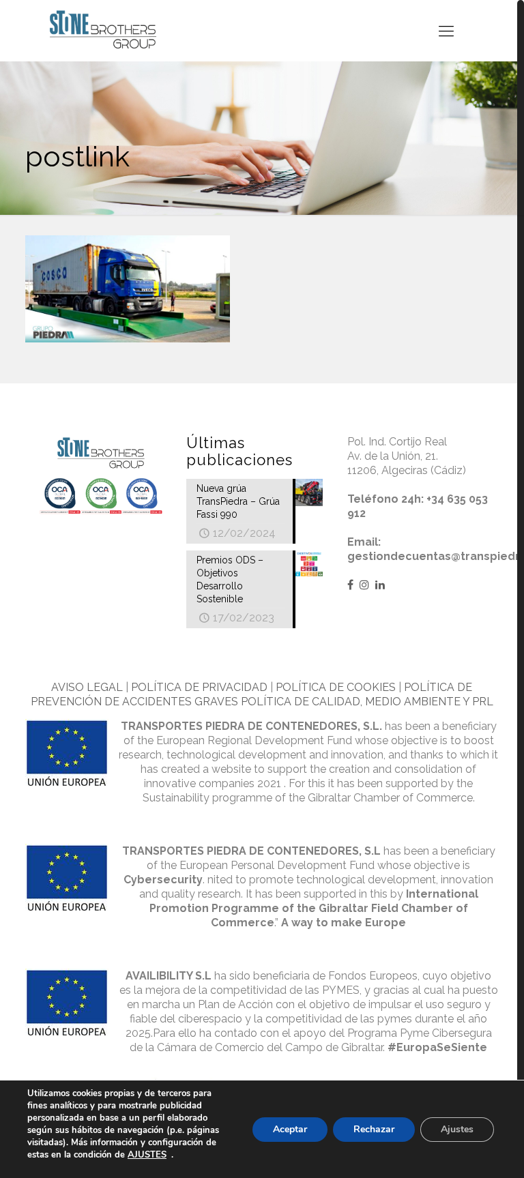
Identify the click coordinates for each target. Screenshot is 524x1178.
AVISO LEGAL (87, 687)
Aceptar (290, 1129)
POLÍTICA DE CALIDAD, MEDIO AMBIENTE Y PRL (367, 701)
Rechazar (373, 1129)
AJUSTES (147, 1155)
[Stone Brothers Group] (103, 30)
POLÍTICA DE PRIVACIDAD (199, 687)
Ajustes (457, 1129)
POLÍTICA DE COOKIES (336, 687)
